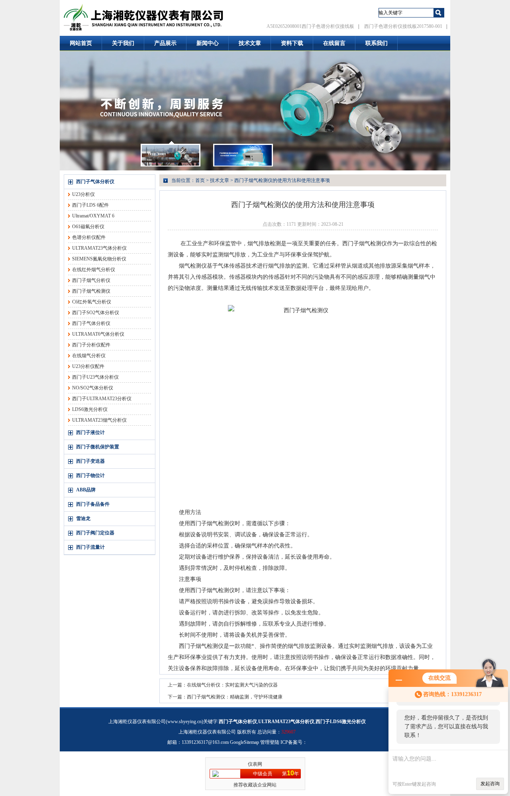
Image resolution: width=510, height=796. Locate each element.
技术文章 (250, 43)
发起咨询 (490, 783)
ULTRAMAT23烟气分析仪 (99, 420)
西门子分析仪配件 (91, 345)
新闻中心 (207, 43)
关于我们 (123, 43)
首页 (200, 180)
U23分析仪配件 (88, 366)
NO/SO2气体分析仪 (92, 388)
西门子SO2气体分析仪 (95, 312)
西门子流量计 (90, 547)
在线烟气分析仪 (89, 355)
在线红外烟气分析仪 (93, 269)
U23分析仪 (83, 194)
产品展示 (165, 43)
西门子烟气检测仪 (91, 291)
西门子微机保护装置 (97, 447)
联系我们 (376, 43)
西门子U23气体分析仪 (95, 377)
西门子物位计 (90, 475)
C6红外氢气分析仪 (91, 302)
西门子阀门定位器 (95, 533)
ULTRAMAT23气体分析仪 (99, 248)
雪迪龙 (83, 518)
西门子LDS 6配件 (90, 205)
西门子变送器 (90, 461)
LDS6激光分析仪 (90, 409)
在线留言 (334, 43)
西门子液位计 (90, 432)
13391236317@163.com (205, 742)
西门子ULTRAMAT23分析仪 (101, 398)
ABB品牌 (86, 490)
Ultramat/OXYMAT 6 (93, 216)
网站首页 (81, 43)
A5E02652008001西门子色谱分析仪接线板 (310, 26)
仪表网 (255, 764)
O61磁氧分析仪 (88, 226)
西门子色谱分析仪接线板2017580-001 (403, 26)
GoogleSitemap (244, 742)
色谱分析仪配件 (89, 237)
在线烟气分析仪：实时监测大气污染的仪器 (232, 685)
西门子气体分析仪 (95, 181)
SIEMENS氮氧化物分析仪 (99, 259)
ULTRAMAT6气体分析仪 (98, 334)
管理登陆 (269, 742)
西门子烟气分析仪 (91, 280)
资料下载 (292, 43)
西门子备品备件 (93, 504)
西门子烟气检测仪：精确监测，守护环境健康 (234, 697)
